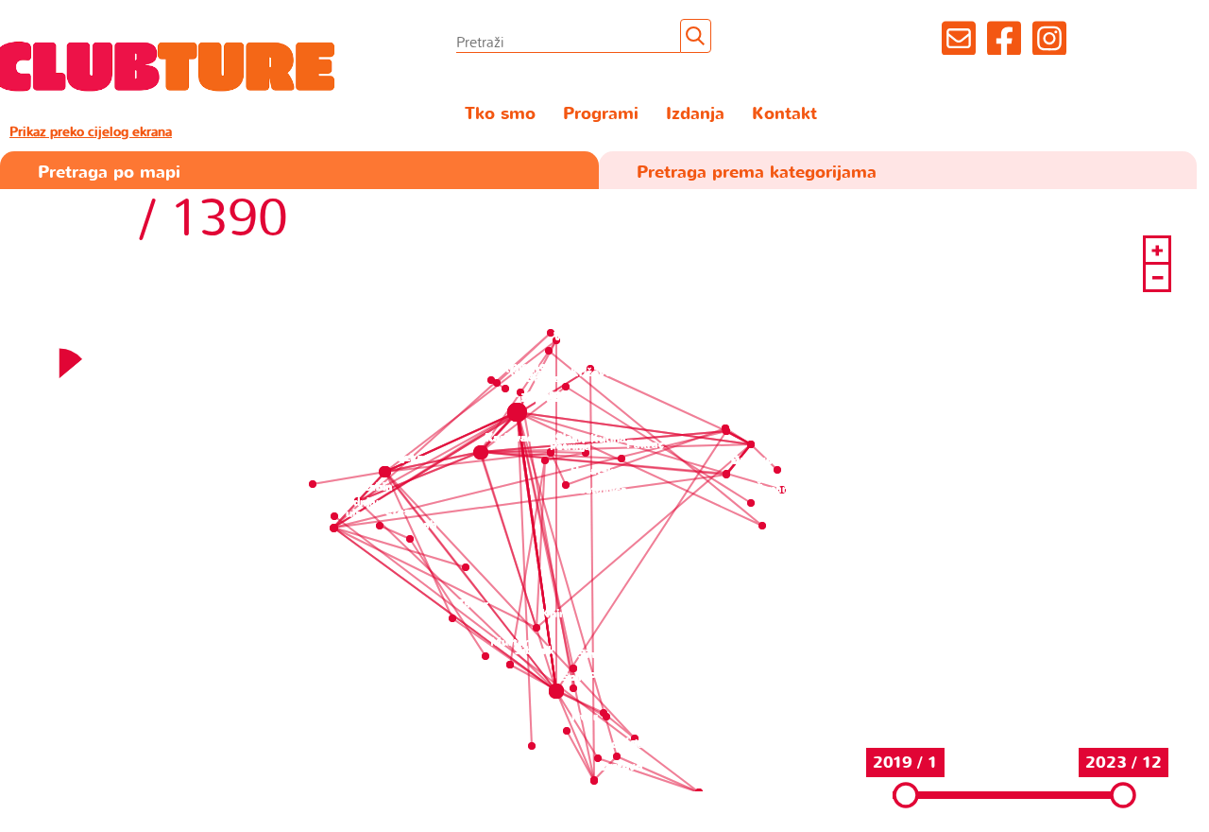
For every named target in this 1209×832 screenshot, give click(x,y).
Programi (601, 114)
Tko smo (500, 114)
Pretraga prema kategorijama (757, 172)
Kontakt (784, 114)
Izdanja (695, 114)
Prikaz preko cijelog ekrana (90, 132)
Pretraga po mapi (109, 172)
